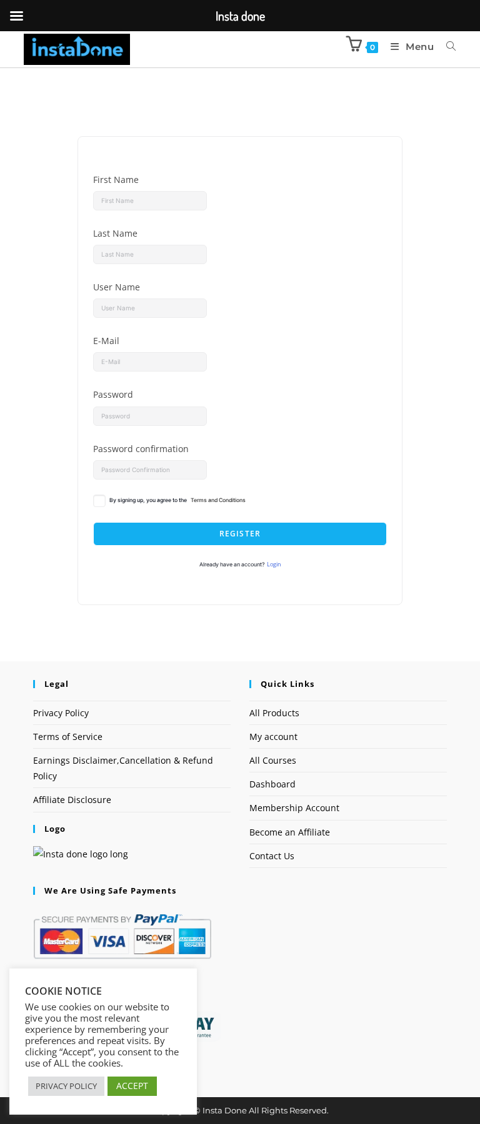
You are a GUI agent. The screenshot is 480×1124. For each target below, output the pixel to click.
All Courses (272, 760)
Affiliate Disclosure (72, 800)
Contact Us (271, 856)
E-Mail (106, 341)
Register (240, 533)
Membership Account (294, 808)
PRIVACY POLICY (66, 1086)
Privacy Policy (61, 713)
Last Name (115, 233)
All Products (274, 713)
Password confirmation (141, 449)
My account (273, 736)
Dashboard (272, 784)
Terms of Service (67, 736)
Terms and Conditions (218, 500)
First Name (116, 179)
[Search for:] (446, 46)
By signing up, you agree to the (177, 500)
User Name (116, 287)
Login (274, 564)
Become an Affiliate (289, 832)
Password (113, 394)
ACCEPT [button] (132, 1086)
